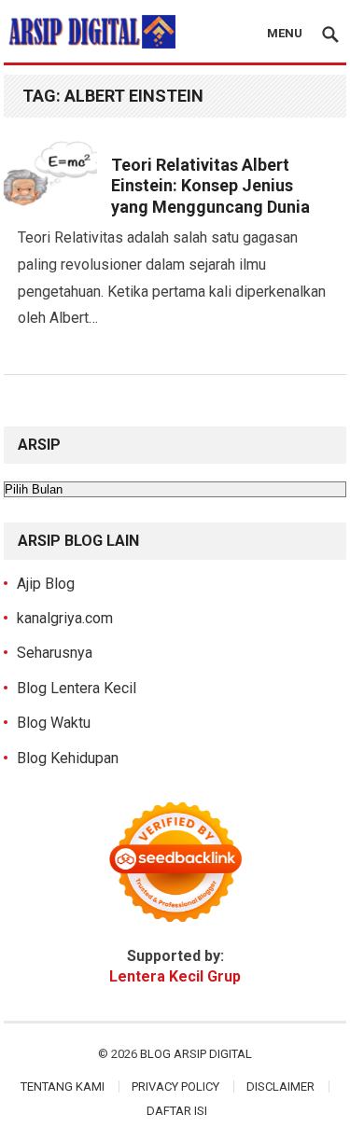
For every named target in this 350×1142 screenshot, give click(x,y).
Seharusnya (54, 653)
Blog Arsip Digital (196, 1054)
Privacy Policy (175, 1086)
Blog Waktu (54, 722)
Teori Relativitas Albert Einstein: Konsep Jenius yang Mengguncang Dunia (210, 185)
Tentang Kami (63, 1086)
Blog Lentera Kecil (76, 688)
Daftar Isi (177, 1111)
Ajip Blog (46, 583)
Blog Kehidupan (68, 758)
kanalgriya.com (65, 618)
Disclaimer (280, 1086)
